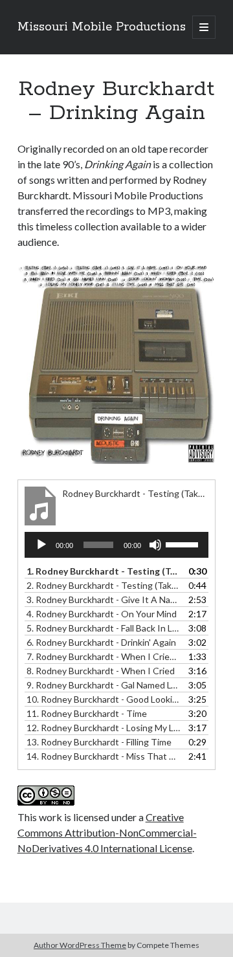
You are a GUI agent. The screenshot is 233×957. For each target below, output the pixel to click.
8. (101, 670)
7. (104, 656)
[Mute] (155, 544)
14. (104, 756)
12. (104, 727)
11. (87, 713)
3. (104, 599)
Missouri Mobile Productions (101, 27)
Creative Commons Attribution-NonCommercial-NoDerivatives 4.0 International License (107, 832)
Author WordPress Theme (80, 945)
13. (99, 741)
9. (104, 684)
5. (104, 627)
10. (104, 699)
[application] (117, 545)
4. (102, 613)
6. (101, 642)
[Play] (41, 544)
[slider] (184, 543)
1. (104, 571)
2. (104, 585)
